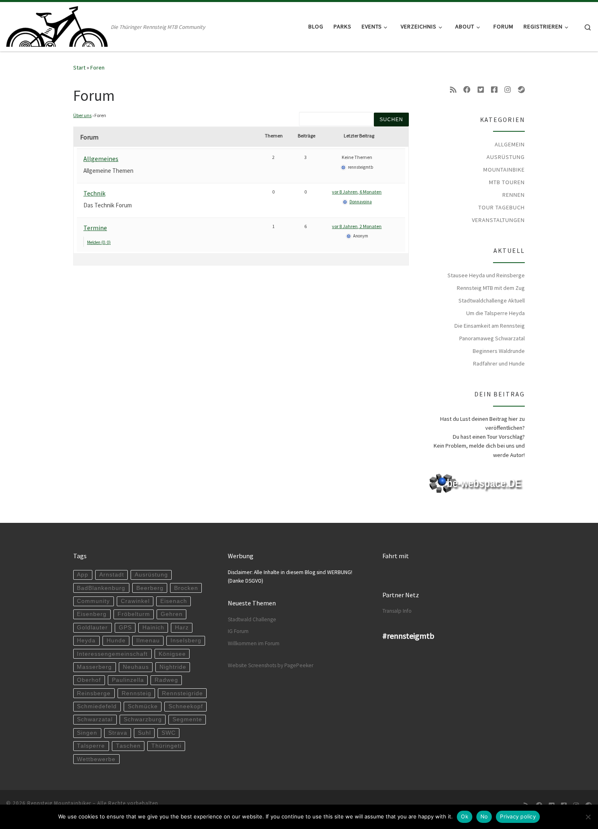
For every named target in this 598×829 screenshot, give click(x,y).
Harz (182, 627)
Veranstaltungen (498, 220)
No (484, 816)
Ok (464, 816)
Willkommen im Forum (253, 643)
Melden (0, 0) (99, 242)
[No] (588, 817)
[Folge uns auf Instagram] (507, 90)
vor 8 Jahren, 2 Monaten (357, 226)
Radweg (166, 680)
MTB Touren (507, 182)
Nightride (172, 667)
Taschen (128, 746)
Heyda (86, 641)
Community (93, 601)
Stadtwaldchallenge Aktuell (491, 300)
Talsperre (91, 746)
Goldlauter (92, 627)
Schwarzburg (143, 719)
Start (79, 67)
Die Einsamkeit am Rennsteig (489, 325)
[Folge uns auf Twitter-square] (481, 90)
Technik (94, 193)
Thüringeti (166, 746)
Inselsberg (185, 641)
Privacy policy (518, 816)
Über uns (82, 115)
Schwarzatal (95, 719)
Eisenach (173, 601)
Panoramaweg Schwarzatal (492, 338)
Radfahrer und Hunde (499, 363)
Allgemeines (100, 158)
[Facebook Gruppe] (494, 90)
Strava (117, 733)
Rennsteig (136, 693)
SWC (169, 733)
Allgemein (510, 144)
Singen (87, 733)
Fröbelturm (134, 614)
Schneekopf (185, 706)
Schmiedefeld (97, 706)
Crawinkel (135, 601)
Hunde (116, 641)
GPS (125, 627)
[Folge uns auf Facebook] (467, 90)
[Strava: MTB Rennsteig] (521, 90)
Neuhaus (136, 667)
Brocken (186, 588)
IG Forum (238, 631)
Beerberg (150, 588)
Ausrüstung (506, 157)
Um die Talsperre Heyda (495, 313)
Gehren (172, 614)
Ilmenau (148, 641)
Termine (95, 228)
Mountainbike (504, 169)
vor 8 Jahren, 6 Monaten (357, 192)
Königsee (172, 654)
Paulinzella (128, 680)
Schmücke (143, 706)
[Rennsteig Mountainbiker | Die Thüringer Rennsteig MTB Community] (57, 25)
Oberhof (89, 680)
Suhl (144, 733)
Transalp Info (397, 610)
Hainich (153, 627)
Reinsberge (94, 693)
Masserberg (94, 667)
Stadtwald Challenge (252, 619)
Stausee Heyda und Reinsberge (486, 275)
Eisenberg (92, 614)
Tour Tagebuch (501, 207)
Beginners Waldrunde (499, 351)
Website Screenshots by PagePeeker (270, 665)
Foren (97, 67)
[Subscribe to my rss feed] (453, 90)
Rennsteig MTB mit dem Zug (491, 288)
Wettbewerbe (96, 759)
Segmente (187, 719)
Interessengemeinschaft (112, 654)
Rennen (513, 194)
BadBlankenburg (101, 588)
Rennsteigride (182, 693)
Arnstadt (111, 575)
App (82, 575)
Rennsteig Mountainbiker (59, 803)
